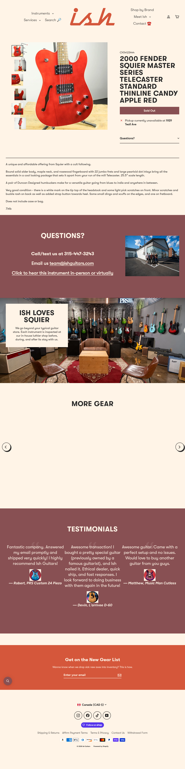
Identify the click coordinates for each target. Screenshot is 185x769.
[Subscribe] (119, 675)
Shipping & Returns (48, 732)
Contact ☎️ (142, 23)
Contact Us (118, 732)
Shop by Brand (142, 10)
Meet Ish (141, 17)
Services (31, 20)
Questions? (127, 138)
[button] (8, 681)
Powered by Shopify (101, 746)
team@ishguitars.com (72, 263)
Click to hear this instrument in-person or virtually (62, 273)
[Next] (179, 447)
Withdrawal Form (137, 732)
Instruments (41, 13)
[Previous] (6, 447)
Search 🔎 (53, 20)
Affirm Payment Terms (75, 732)
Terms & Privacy (99, 732)
